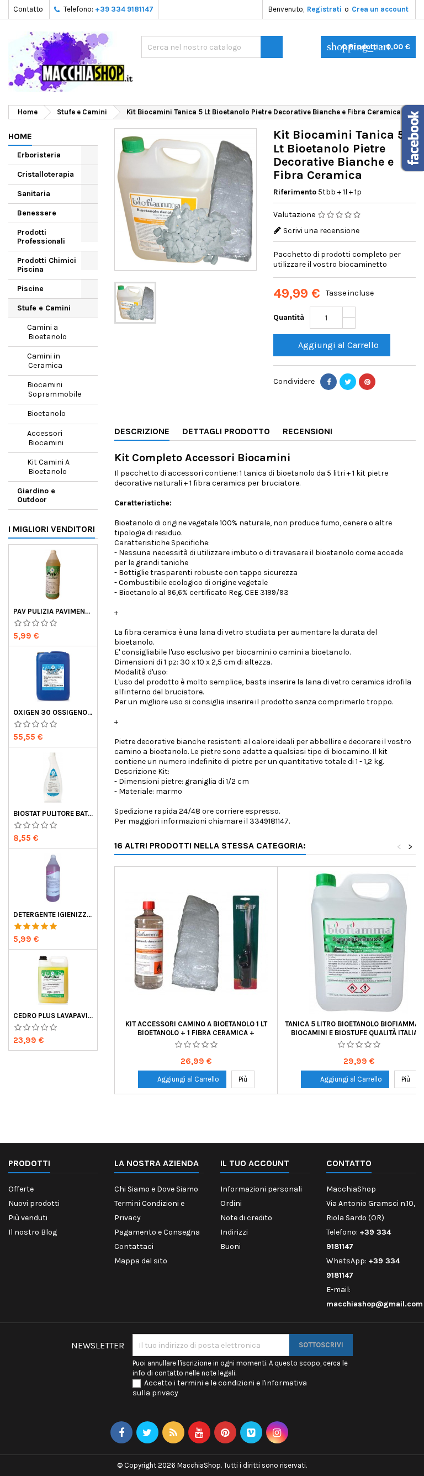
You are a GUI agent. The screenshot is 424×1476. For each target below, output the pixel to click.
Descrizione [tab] (141, 431)
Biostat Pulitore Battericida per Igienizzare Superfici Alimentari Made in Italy (53, 813)
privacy (165, 1393)
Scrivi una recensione (321, 230)
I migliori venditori (51, 529)
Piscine (30, 288)
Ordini (231, 1203)
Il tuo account (254, 1163)
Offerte (21, 1189)
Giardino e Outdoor (36, 495)
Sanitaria (33, 193)
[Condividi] (328, 381)
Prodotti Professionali (41, 237)
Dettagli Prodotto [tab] (226, 431)
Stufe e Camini (44, 308)
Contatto (28, 9)
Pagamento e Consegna (157, 1232)
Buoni (230, 1246)
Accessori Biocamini (45, 438)
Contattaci (133, 1246)
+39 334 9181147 (124, 9)
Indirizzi (234, 1232)
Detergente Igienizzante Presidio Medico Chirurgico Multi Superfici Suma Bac (53, 914)
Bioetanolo (46, 413)
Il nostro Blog (32, 1232)
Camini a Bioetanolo (47, 332)
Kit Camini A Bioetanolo (48, 466)
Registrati (324, 9)
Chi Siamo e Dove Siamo (156, 1189)
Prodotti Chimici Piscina (46, 265)
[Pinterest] (367, 381)
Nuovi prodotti (34, 1203)
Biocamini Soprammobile (54, 389)
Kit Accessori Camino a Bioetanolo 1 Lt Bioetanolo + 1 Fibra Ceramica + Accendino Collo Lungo (196, 1033)
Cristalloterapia (45, 174)
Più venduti (27, 1217)
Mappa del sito (140, 1261)
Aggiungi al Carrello (331, 345)
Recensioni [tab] (307, 431)
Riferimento (294, 192)
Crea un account (380, 9)
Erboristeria (39, 155)
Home (20, 136)
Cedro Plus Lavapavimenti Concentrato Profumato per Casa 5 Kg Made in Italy (53, 1015)
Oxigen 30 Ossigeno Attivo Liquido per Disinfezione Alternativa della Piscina (53, 712)
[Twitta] (348, 381)
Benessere (36, 213)
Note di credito (246, 1217)
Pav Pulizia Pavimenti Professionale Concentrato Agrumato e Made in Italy (53, 611)
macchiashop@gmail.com (374, 1304)
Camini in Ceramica (44, 360)
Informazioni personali (261, 1189)
